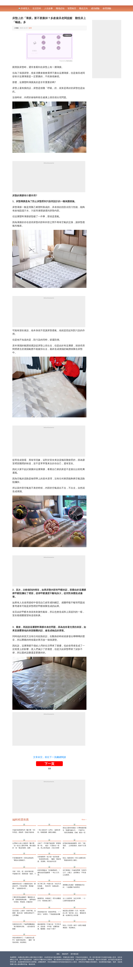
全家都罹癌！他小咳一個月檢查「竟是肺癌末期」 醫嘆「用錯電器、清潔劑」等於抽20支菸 (49, 859)
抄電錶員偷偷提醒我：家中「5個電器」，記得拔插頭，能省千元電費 (74, 845)
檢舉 (30, 28)
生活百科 (37, 8)
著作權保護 (74, 954)
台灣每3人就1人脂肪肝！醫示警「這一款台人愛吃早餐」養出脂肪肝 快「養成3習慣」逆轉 (24, 845)
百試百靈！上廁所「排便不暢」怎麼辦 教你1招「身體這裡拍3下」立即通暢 (24, 913)
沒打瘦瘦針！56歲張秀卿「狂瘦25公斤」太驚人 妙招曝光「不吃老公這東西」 (74, 872)
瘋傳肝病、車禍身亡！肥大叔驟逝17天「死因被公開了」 (49, 900)
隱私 (58, 954)
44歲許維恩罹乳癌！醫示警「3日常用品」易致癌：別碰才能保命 (23, 831)
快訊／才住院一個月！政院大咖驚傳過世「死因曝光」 (74, 926)
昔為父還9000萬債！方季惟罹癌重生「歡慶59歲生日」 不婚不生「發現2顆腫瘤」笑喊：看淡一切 (74, 830)
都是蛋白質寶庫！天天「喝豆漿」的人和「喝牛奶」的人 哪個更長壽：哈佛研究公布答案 (74, 913)
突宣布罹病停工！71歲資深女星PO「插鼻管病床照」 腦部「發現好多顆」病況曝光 (23, 940)
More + (84, 819)
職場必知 (60, 8)
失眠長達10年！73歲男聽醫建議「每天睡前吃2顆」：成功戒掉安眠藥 (23, 926)
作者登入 (24, 8)
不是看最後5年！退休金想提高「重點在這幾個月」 (22, 859)
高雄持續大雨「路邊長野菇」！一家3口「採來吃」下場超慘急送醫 (49, 913)
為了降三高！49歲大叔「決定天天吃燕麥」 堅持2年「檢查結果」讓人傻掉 (49, 886)
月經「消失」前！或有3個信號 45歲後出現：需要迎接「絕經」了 (24, 873)
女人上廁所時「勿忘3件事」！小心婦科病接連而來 (74, 900)
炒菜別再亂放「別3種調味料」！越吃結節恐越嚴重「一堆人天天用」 (48, 872)
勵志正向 (83, 8)
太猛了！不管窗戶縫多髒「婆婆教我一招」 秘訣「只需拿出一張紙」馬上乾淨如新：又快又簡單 (49, 845)
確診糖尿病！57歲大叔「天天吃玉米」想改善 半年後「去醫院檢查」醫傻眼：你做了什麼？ (49, 926)
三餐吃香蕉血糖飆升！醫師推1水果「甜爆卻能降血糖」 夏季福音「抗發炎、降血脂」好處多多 (24, 899)
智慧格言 (72, 8)
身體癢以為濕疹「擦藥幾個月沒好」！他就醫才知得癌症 (74, 886)
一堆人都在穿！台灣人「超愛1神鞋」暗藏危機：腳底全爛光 (48, 831)
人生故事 (48, 8)
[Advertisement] (48, 178)
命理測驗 (107, 8)
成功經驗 (95, 8)
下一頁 (49, 763)
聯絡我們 (65, 954)
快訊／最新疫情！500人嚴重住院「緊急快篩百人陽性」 (74, 859)
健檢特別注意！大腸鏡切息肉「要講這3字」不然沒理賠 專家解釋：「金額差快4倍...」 (24, 886)
